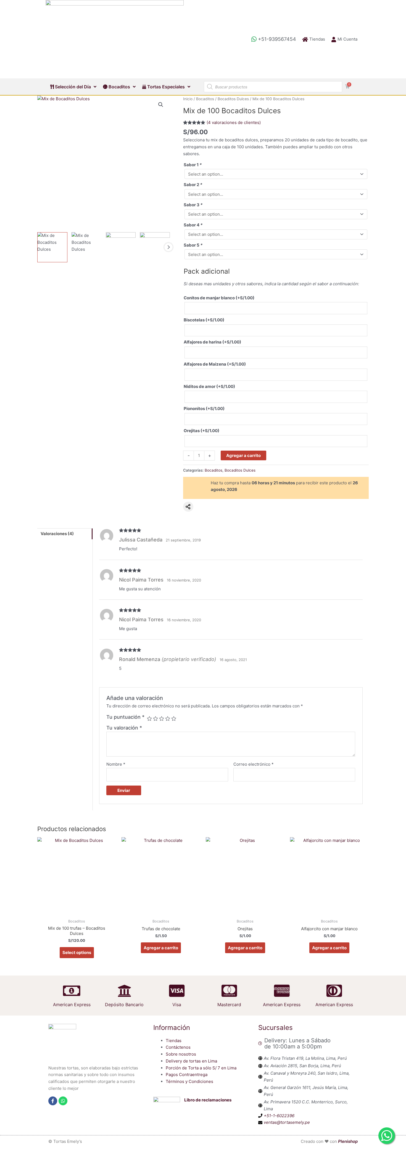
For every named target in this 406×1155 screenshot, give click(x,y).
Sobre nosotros (181, 1054)
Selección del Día (72, 86)
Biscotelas (204, 320)
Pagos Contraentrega (186, 1074)
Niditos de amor (209, 386)
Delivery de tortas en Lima (191, 1061)
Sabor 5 (193, 245)
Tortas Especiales (165, 86)
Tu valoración (124, 728)
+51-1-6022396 (279, 1115)
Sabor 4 (193, 225)
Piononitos (204, 408)
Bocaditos (118, 86)
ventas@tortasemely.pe (287, 1122)
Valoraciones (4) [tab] (57, 533)
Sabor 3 (193, 204)
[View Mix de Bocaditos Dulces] (52, 247)
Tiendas (173, 1040)
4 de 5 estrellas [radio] (167, 718)
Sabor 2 (193, 184)
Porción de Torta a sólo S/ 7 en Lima (201, 1068)
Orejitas (201, 430)
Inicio (188, 99)
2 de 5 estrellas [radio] (155, 718)
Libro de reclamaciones (207, 1100)
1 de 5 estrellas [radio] (149, 718)
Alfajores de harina (212, 342)
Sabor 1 (193, 164)
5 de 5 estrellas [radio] (173, 718)
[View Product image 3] (121, 247)
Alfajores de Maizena (215, 364)
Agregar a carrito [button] (161, 947)
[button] (161, 105)
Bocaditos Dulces (233, 99)
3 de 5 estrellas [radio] (161, 718)
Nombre (115, 764)
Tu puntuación (125, 717)
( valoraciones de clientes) (234, 122)
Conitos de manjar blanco (219, 297)
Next (168, 247)
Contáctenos (178, 1047)
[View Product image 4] (155, 247)
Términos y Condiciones (189, 1081)
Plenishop (348, 1141)
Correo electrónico (253, 764)
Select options (76, 952)
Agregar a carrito (243, 455)
